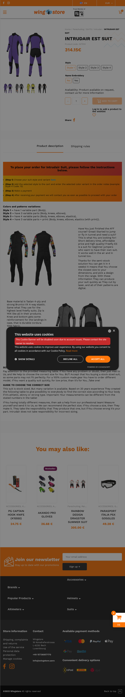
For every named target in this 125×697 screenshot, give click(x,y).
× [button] (114, 331)
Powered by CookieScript (98, 367)
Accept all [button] (98, 359)
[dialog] (62, 348)
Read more (71, 350)
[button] (25, 359)
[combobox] (109, 330)
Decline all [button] (70, 359)
